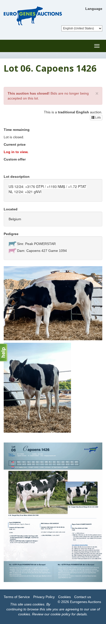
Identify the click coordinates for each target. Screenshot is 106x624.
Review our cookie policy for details (59, 614)
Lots (97, 117)
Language (93, 9)
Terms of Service (17, 597)
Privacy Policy (44, 597)
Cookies (64, 597)
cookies (38, 604)
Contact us (82, 597)
